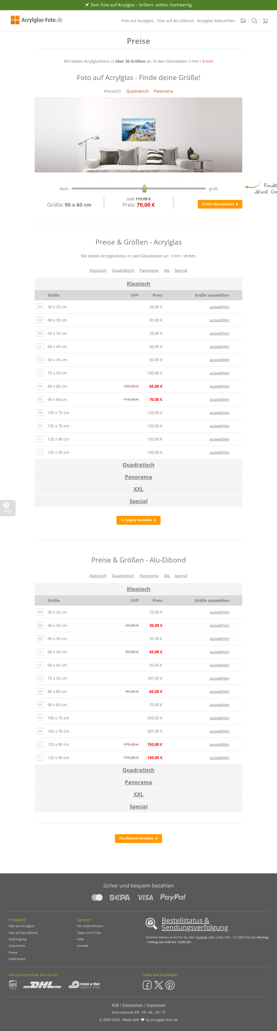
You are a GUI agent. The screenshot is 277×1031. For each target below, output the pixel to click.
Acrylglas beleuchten (216, 20)
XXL (167, 270)
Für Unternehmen (90, 926)
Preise (13, 952)
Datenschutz (132, 1005)
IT (164, 1012)
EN (137, 1012)
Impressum (156, 1005)
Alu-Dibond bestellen (137, 838)
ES (158, 1012)
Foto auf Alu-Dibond (175, 20)
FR (144, 1012)
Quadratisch (123, 270)
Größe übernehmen (218, 204)
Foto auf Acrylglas (137, 20)
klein (64, 188)
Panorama (149, 270)
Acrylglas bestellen (137, 520)
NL (151, 1012)
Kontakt (82, 946)
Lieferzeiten (17, 959)
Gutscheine (17, 946)
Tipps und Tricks (89, 933)
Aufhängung (18, 939)
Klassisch (98, 270)
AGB (115, 1005)
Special (180, 270)
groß (212, 188)
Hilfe (80, 939)
